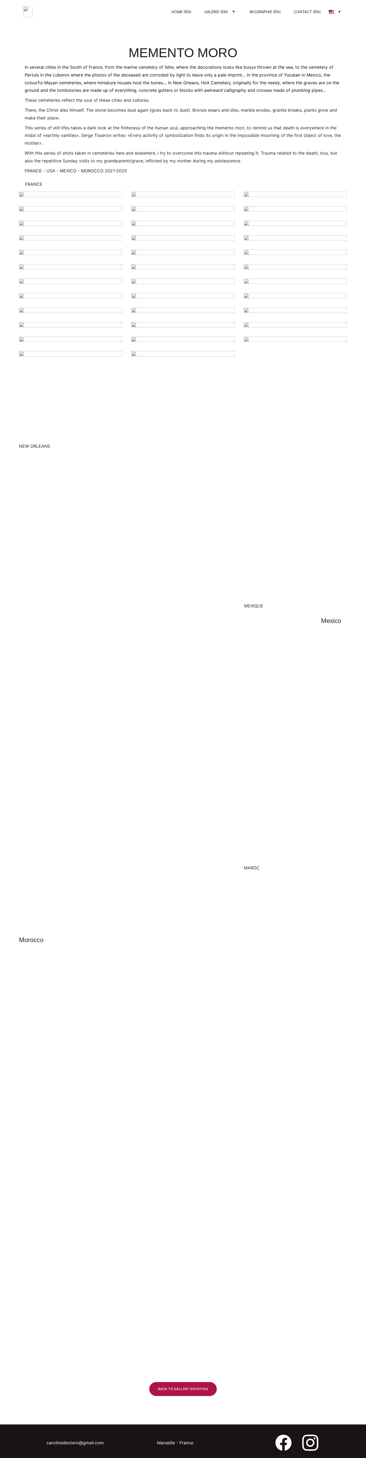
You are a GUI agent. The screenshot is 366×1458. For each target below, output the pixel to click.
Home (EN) (181, 12)
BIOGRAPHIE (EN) (265, 12)
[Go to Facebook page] (283, 1443)
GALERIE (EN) (216, 12)
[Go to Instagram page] (310, 1443)
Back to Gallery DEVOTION (183, 1389)
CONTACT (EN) (307, 12)
